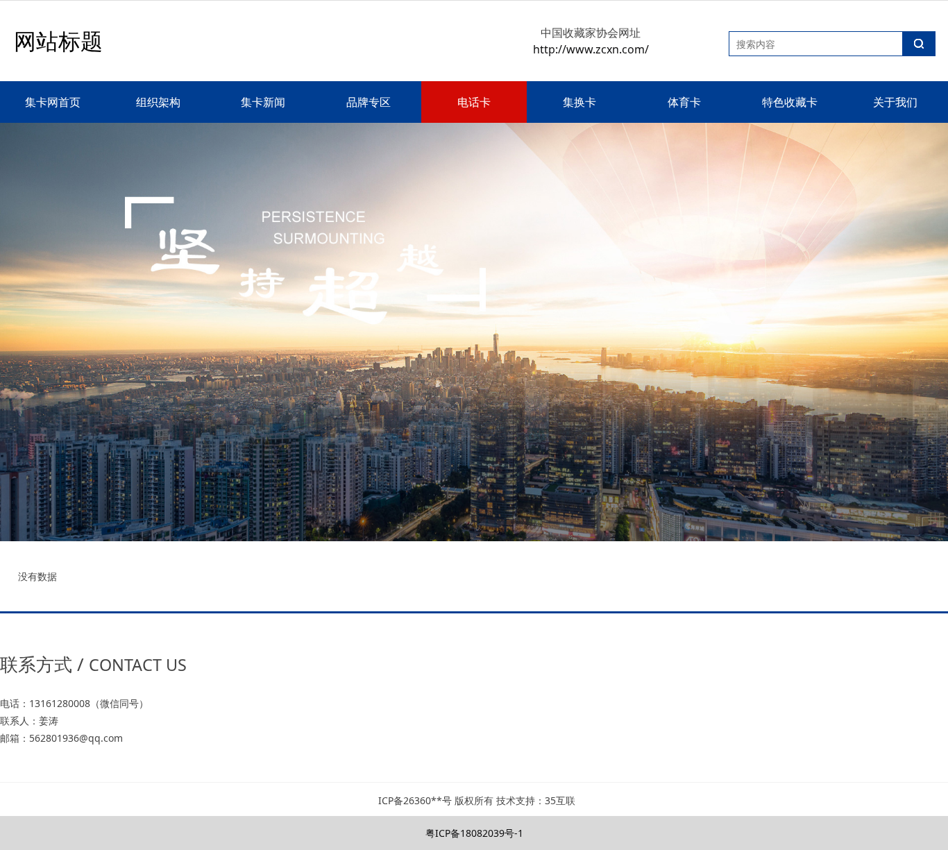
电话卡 (474, 102)
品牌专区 (368, 102)
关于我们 (895, 102)
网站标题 (58, 41)
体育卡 (684, 102)
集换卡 (579, 102)
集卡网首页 (53, 102)
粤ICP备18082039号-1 (474, 833)
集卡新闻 (263, 102)
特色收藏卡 (790, 102)
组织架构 (158, 102)
